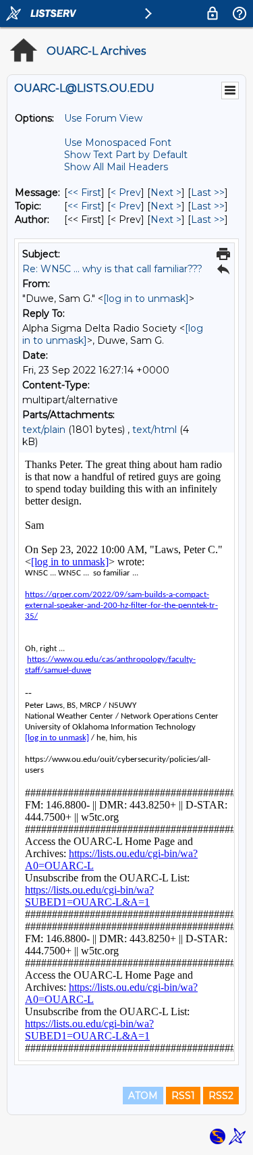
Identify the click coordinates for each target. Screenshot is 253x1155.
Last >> (208, 192)
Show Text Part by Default (126, 155)
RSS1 (183, 1095)
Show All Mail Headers (116, 167)
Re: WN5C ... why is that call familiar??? (112, 269)
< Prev (126, 192)
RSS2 (220, 1095)
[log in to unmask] (146, 298)
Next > (165, 192)
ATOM (143, 1095)
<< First (84, 192)
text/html (154, 430)
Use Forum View (103, 118)
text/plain (43, 430)
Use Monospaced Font (117, 142)
